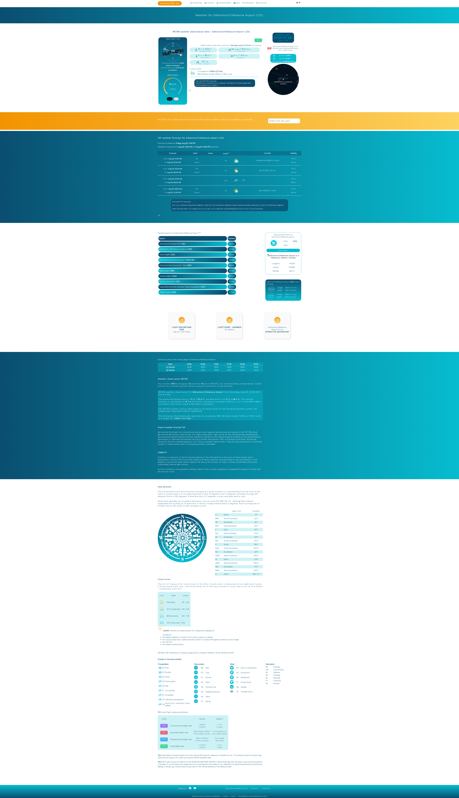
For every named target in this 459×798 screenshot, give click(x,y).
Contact (225, 796)
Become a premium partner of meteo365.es (206, 796)
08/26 (169, 99)
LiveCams (254, 788)
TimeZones (262, 3)
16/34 (176, 99)
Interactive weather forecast (236, 788)
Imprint (233, 796)
